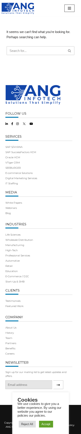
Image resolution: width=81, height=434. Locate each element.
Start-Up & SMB (15, 281)
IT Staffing (11, 183)
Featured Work (14, 306)
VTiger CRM (12, 162)
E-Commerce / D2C (17, 276)
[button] (69, 50)
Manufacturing (14, 245)
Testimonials (13, 300)
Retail (9, 265)
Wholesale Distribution (19, 239)
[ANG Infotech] (18, 8)
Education (11, 271)
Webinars (11, 208)
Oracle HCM (12, 157)
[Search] (70, 50)
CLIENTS (12, 290)
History (9, 332)
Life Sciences (13, 234)
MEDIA (11, 192)
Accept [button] (45, 424)
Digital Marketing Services (21, 178)
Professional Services (17, 255)
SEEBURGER (13, 167)
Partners (10, 343)
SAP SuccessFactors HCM (20, 152)
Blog (8, 213)
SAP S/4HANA (13, 147)
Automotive (12, 260)
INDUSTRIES (15, 224)
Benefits (10, 348)
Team (8, 338)
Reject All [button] (27, 424)
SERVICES (13, 136)
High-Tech (11, 250)
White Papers (13, 202)
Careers (9, 353)
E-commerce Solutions (19, 173)
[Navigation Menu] (69, 8)
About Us (10, 327)
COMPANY (14, 317)
